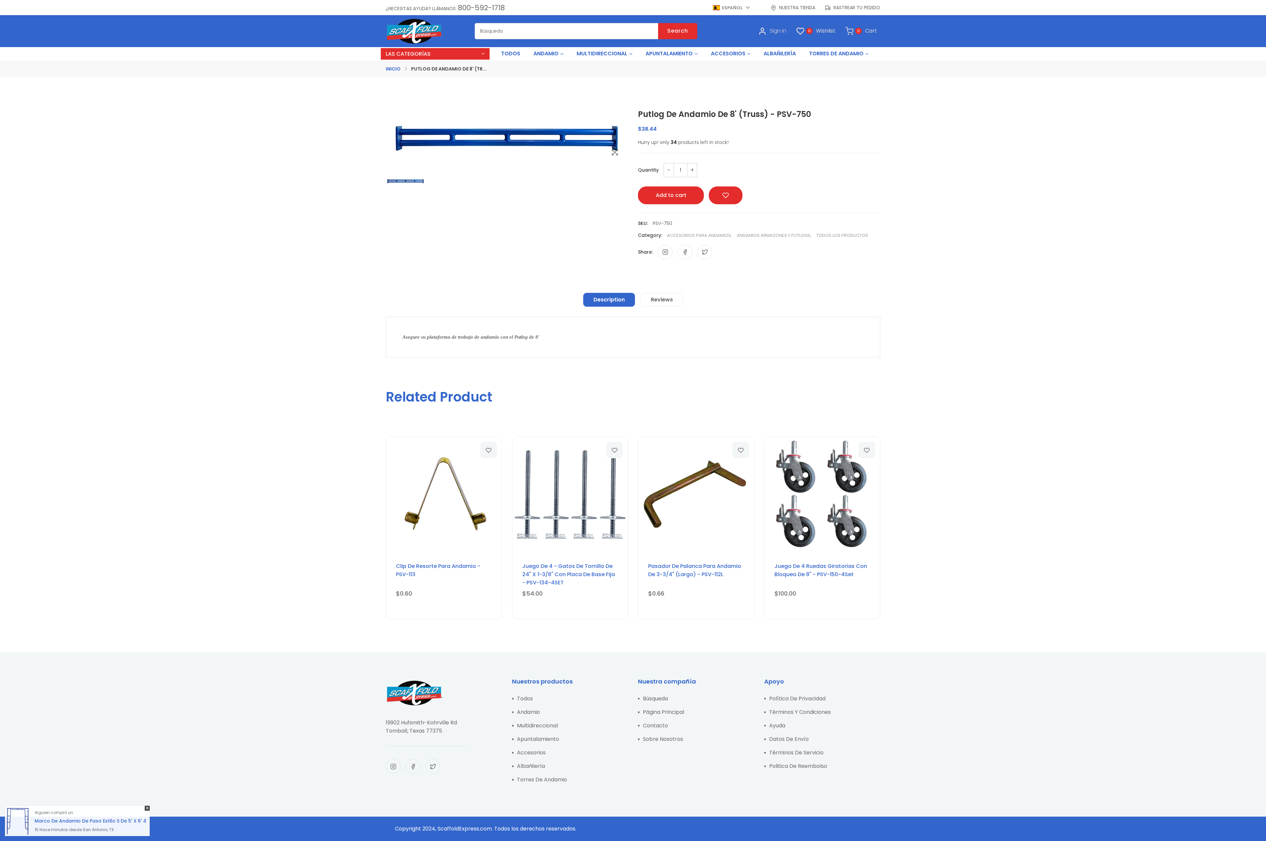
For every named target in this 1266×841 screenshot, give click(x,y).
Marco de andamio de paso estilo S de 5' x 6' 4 (90, 821)
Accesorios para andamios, (699, 235)
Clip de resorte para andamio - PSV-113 (438, 570)
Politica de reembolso (798, 766)
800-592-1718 (481, 8)
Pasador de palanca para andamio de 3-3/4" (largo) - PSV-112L (694, 570)
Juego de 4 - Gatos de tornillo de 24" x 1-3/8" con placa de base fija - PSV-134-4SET (568, 574)
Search (677, 31)
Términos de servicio (796, 752)
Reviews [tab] (662, 299)
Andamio (528, 712)
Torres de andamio (542, 779)
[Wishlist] (488, 450)
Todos (525, 698)
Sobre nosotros (663, 739)
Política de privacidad (797, 698)
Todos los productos (842, 235)
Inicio (393, 69)
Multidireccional (537, 725)
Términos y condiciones (800, 712)
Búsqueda (655, 698)
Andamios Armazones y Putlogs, (774, 235)
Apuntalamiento (538, 739)
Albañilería (531, 766)
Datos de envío (789, 739)
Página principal (663, 712)
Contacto (655, 725)
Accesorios (531, 752)
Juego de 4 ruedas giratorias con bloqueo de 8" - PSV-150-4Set (820, 570)
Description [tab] (609, 299)
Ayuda (777, 725)
